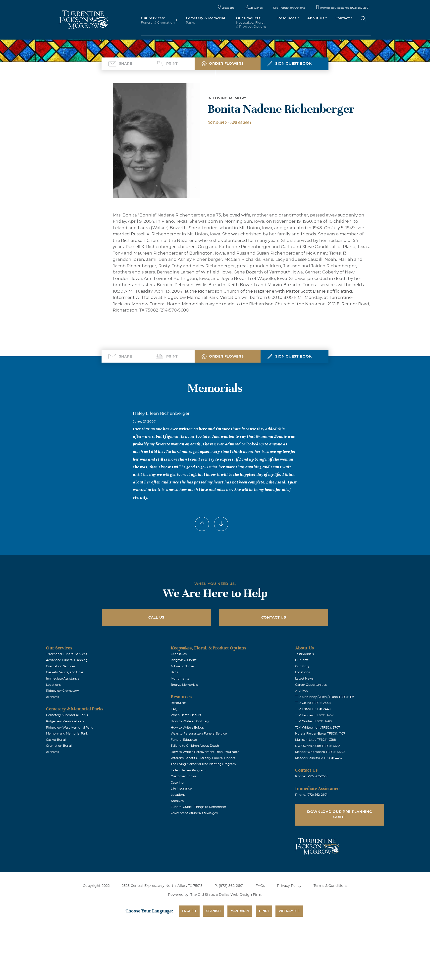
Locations (227, 7)
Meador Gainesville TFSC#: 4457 (318, 758)
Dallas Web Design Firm (240, 895)
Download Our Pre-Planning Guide (339, 814)
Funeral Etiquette (184, 739)
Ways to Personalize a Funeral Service (199, 733)
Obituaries (256, 7)
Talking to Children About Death (195, 745)
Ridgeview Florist (184, 660)
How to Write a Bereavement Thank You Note (205, 751)
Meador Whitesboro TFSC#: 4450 (320, 751)
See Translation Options (289, 7)
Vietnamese (289, 910)
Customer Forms (184, 776)
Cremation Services (60, 666)
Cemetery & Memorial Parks (67, 715)
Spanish (213, 910)
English (189, 910)
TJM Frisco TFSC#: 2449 (312, 709)
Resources (178, 702)
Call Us (156, 617)
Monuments (180, 678)
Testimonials (304, 654)
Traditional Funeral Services (66, 654)
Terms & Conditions (330, 886)
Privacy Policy (289, 886)
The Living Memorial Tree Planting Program (203, 764)
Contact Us (273, 617)
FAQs (260, 886)
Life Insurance (181, 788)
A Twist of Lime (182, 666)
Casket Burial (56, 739)
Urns (174, 672)
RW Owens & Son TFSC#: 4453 (317, 745)
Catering (177, 782)
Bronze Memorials (184, 684)
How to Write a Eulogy (188, 727)
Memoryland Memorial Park (67, 733)
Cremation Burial (59, 745)
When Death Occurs (186, 715)
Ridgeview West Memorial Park (69, 727)
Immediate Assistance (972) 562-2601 (344, 7)
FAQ (174, 709)
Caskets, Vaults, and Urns (64, 672)
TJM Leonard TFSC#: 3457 (314, 715)
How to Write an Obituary (190, 721)
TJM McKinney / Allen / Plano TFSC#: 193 (324, 696)
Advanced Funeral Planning (67, 660)
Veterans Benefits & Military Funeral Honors (203, 758)
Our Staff (301, 660)
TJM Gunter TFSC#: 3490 (313, 721)
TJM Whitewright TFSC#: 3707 (317, 727)
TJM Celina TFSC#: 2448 (313, 702)
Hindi (264, 910)
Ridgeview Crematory (62, 690)
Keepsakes (179, 654)
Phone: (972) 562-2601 (311, 776)
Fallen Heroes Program (188, 770)
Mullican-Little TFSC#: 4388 (315, 739)
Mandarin (240, 910)
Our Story (302, 666)
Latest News (304, 678)
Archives (52, 696)
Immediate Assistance (62, 678)
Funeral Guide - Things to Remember (198, 806)
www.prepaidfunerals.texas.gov (194, 813)
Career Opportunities (311, 684)
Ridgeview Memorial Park (65, 721)
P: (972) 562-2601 (229, 886)
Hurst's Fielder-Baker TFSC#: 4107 (320, 733)
